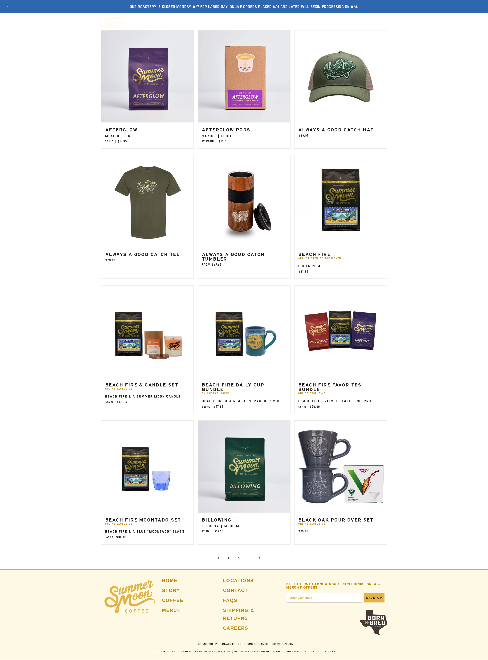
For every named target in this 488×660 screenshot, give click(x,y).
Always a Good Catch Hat (336, 130)
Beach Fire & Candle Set (141, 384)
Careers (235, 628)
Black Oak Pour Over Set (335, 520)
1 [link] (218, 558)
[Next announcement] (480, 6)
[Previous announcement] (7, 6)
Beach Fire (314, 254)
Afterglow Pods (226, 130)
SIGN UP (374, 597)
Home (170, 580)
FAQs (230, 600)
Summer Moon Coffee (192, 651)
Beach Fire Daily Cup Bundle (233, 387)
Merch (171, 610)
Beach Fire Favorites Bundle (329, 387)
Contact (235, 590)
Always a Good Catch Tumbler (233, 256)
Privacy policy (231, 644)
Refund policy (207, 644)
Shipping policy (283, 644)
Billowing (217, 520)
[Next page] (270, 558)
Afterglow (121, 130)
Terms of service (256, 644)
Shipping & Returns (238, 614)
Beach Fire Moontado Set (143, 520)
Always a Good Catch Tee (142, 254)
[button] (166, 22)
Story (171, 590)
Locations (238, 580)
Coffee (172, 600)
